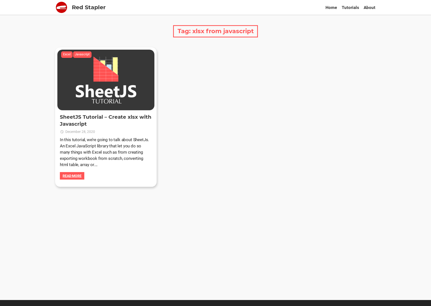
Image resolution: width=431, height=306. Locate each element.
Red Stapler (89, 7)
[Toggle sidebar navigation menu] (61, 7)
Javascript (82, 54)
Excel (67, 54)
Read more (72, 176)
